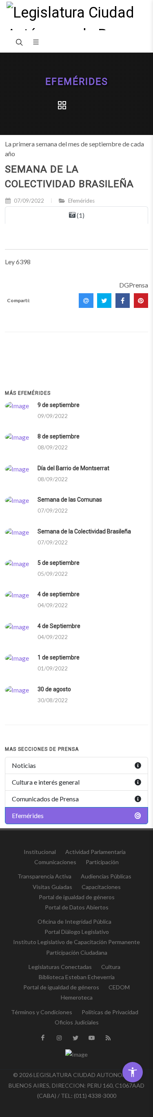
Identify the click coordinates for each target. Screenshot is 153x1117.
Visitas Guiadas (52, 886)
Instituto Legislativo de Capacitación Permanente (76, 941)
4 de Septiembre (59, 626)
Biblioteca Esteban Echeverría (77, 976)
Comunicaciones (55, 861)
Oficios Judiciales (77, 1022)
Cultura (110, 966)
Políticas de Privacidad (110, 1012)
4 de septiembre (59, 594)
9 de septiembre (59, 405)
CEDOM (119, 987)
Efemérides (76, 81)
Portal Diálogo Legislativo (76, 931)
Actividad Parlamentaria (95, 851)
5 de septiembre (59, 563)
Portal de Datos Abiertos (77, 907)
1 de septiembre (59, 657)
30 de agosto (54, 689)
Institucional (40, 851)
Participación (102, 861)
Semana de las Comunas (70, 499)
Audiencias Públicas (106, 876)
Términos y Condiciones (41, 1012)
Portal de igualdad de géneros (77, 897)
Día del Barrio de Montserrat (73, 468)
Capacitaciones (101, 886)
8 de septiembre (59, 436)
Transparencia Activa (44, 876)
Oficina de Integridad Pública (74, 921)
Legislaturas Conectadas (60, 966)
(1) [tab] (79, 215)
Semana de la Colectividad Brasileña (84, 531)
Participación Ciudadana (76, 952)
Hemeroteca (77, 997)
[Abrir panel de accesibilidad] (132, 1072)
